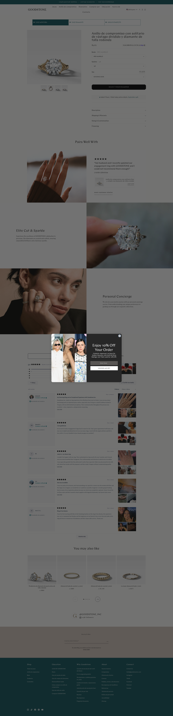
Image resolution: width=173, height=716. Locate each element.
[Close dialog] (119, 336)
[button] (104, 368)
